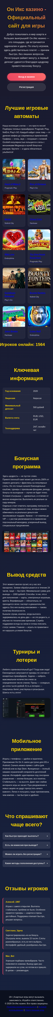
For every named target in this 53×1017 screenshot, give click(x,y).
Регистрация (26, 87)
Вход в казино (26, 77)
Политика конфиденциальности (22, 1007)
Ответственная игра (34, 1010)
